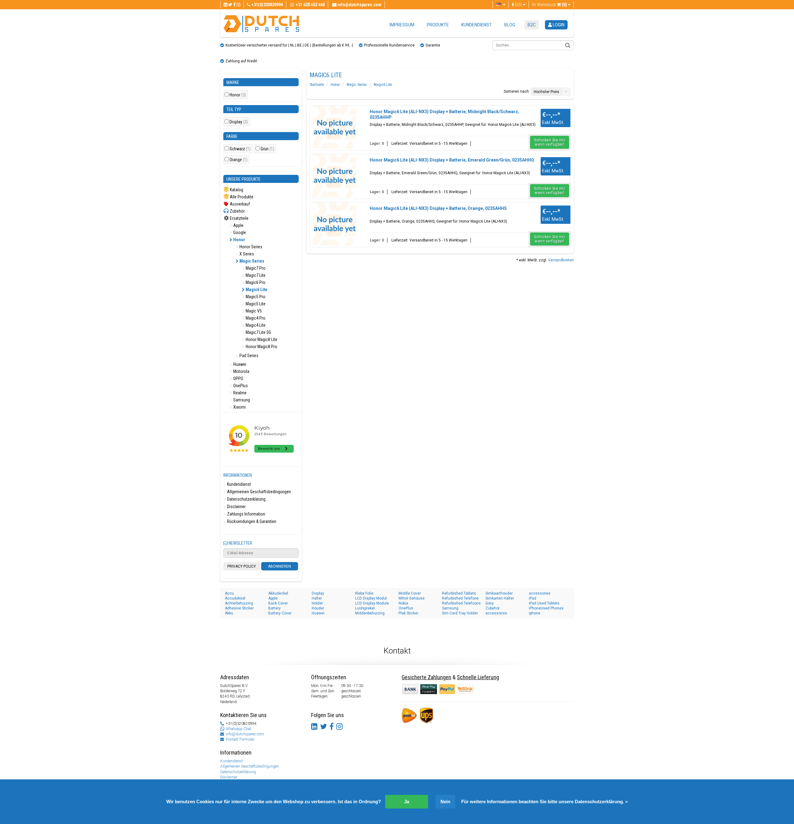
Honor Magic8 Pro (261, 346)
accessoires (496, 613)
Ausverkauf (239, 204)
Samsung (241, 399)
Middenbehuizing (370, 613)
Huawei (239, 364)
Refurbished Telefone (460, 598)
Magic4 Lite (255, 325)
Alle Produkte (241, 196)
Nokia (403, 603)
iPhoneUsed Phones (546, 608)
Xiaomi (239, 407)
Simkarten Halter (499, 598)
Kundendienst (476, 24)
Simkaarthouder (499, 593)
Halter (317, 598)
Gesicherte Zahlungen (426, 677)
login (558, 24)
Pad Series (248, 355)
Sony (489, 603)
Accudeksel (235, 598)
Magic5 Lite (255, 303)
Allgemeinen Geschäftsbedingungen (258, 491)
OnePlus (240, 385)
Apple (237, 225)
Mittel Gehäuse (412, 598)
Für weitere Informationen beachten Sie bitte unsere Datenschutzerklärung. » (544, 801)
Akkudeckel (278, 593)
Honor (238, 95)
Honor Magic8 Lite (261, 339)
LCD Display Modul (371, 598)
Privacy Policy (241, 566)
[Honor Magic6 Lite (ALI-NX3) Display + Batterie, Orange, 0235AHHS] (334, 224)
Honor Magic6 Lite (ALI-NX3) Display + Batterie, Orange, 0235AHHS (438, 208)
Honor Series (250, 246)
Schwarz (240, 149)
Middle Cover (410, 593)
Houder (318, 608)
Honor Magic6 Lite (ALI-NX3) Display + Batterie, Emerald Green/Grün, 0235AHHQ (452, 159)
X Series (246, 253)
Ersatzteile (238, 218)
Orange (239, 159)
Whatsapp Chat (238, 729)
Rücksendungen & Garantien (251, 521)
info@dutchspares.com (245, 734)
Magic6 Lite (256, 289)
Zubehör (237, 211)
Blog (509, 24)
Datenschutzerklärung (245, 499)
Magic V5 (253, 310)
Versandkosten (561, 260)
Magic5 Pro (255, 296)
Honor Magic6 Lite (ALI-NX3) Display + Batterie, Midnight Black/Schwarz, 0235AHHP (444, 114)
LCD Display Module (372, 603)
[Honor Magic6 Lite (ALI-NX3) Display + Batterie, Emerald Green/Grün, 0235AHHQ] (334, 175)
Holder (317, 603)
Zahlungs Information (245, 514)
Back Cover (278, 603)
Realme (239, 392)
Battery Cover (280, 613)
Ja (406, 801)
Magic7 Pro (255, 268)
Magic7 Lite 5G (258, 332)
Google (239, 232)
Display (239, 122)
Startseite (317, 84)
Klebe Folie (364, 593)
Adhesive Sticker (239, 608)
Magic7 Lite (255, 275)
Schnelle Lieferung (478, 677)
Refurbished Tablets (459, 593)
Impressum (402, 24)
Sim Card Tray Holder (460, 613)
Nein (445, 801)
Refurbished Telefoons (461, 603)
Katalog (236, 189)
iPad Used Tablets (544, 603)
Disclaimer (236, 506)
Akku (229, 613)
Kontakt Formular (240, 739)
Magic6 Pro (255, 282)
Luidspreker (365, 608)
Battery (274, 608)
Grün (267, 149)
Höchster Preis (546, 92)
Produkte (438, 24)
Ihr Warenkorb (549, 4)
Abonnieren (279, 566)
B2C (532, 24)
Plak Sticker (408, 613)
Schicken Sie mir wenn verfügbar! (549, 142)
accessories (540, 593)
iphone (534, 613)
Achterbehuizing (239, 603)
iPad (532, 598)
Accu (229, 593)
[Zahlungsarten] (429, 689)
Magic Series (251, 261)
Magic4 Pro (255, 318)
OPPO (237, 378)
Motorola (240, 371)
